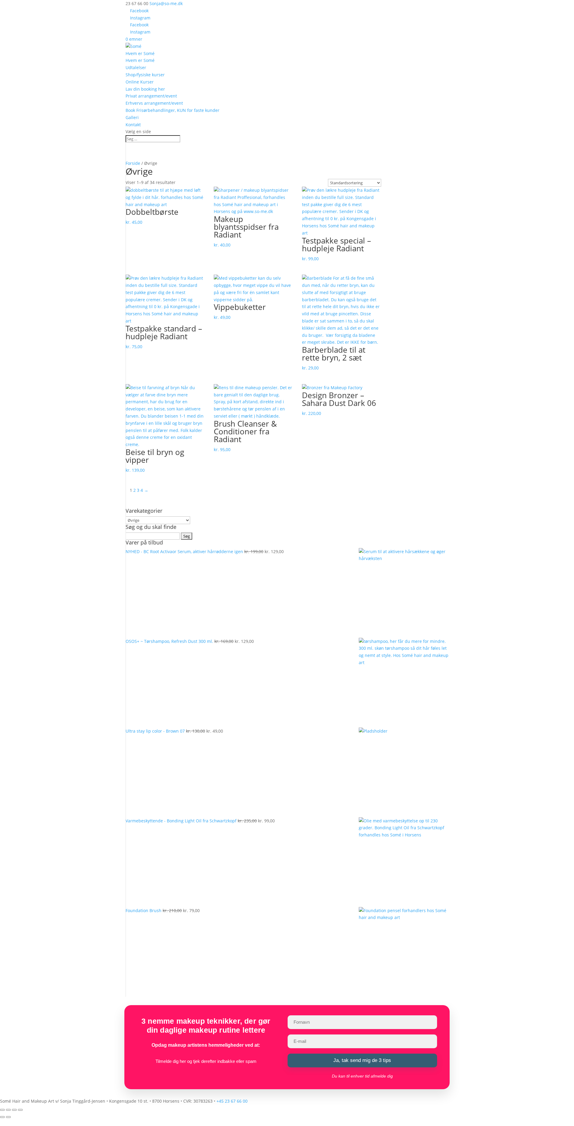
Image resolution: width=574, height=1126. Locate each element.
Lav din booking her (145, 89)
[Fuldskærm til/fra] (8, 1110)
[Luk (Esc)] (20, 1110)
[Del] (14, 1110)
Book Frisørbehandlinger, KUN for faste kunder (172, 110)
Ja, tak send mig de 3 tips (362, 1060)
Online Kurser (140, 82)
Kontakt (133, 124)
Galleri (132, 117)
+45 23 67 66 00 (232, 1101)
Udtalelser (136, 67)
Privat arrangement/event (151, 96)
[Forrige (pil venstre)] (2, 1117)
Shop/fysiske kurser (145, 74)
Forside (133, 163)
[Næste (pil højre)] (8, 1117)
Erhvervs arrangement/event (154, 103)
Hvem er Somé (140, 53)
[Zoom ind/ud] (2, 1110)
